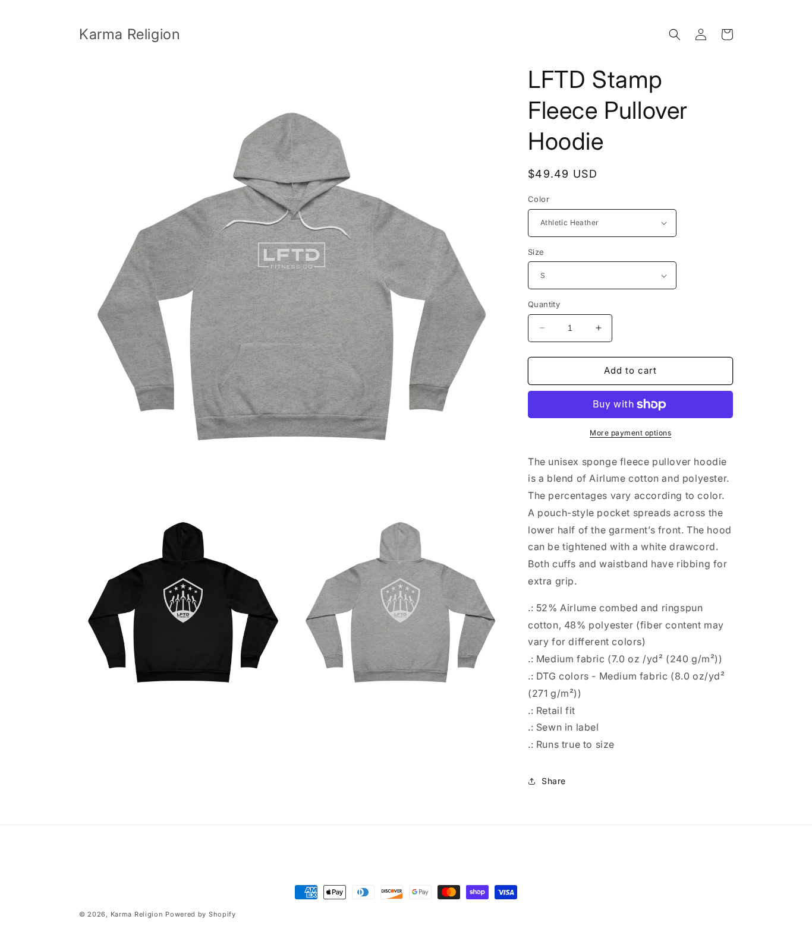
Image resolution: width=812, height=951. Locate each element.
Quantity (544, 304)
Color (538, 199)
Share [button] (554, 781)
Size (536, 252)
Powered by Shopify (200, 914)
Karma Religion (137, 914)
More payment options (630, 432)
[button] (675, 34)
